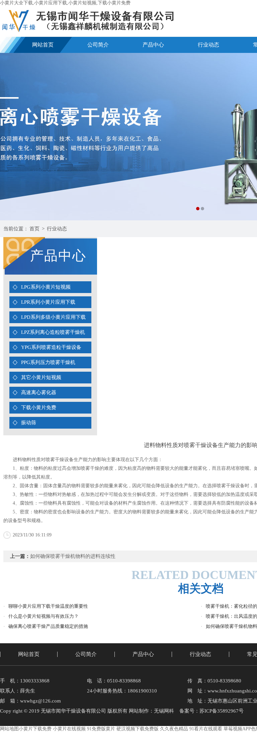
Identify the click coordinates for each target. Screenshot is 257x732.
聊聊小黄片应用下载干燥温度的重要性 (48, 606)
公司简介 (98, 45)
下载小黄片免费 (38, 407)
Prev (11, 136)
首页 (34, 228)
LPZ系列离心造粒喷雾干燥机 (53, 332)
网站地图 (9, 728)
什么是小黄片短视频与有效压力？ (43, 616)
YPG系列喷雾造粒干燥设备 (51, 347)
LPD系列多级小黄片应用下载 (53, 317)
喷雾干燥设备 (231, 485)
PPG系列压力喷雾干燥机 (48, 362)
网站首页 (43, 45)
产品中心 (153, 45)
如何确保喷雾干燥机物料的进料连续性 (72, 556)
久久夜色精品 (174, 728)
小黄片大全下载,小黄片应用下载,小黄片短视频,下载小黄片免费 (65, 2)
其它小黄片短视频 (41, 377)
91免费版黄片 (101, 728)
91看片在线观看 (205, 728)
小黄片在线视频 (69, 728)
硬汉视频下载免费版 (137, 728)
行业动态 (208, 45)
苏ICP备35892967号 (221, 711)
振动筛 (28, 422)
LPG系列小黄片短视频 (46, 287)
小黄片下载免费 (35, 728)
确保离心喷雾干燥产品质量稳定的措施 (48, 626)
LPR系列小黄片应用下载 (48, 302)
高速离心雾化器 (38, 392)
